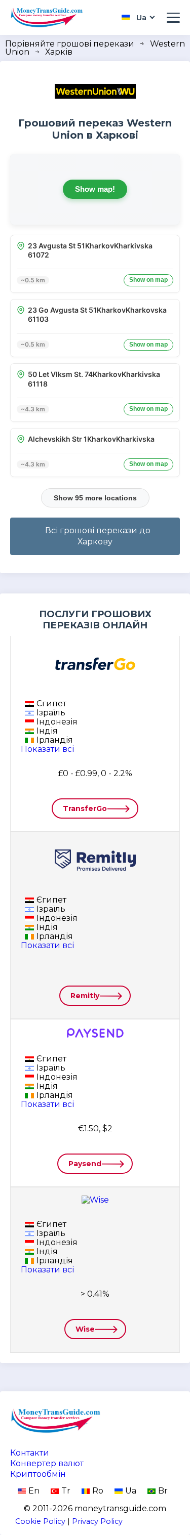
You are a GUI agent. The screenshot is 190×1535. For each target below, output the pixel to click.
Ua (130, 1491)
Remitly (84, 995)
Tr (65, 1491)
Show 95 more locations (95, 498)
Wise (85, 1329)
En (34, 1491)
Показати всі (47, 749)
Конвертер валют (47, 1464)
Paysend (84, 1163)
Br (163, 1491)
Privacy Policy (97, 1521)
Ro (97, 1491)
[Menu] (173, 18)
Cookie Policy (40, 1521)
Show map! (95, 189)
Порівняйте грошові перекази (69, 44)
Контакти (29, 1453)
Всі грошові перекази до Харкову (97, 536)
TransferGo (85, 808)
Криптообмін (38, 1474)
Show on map (148, 279)
